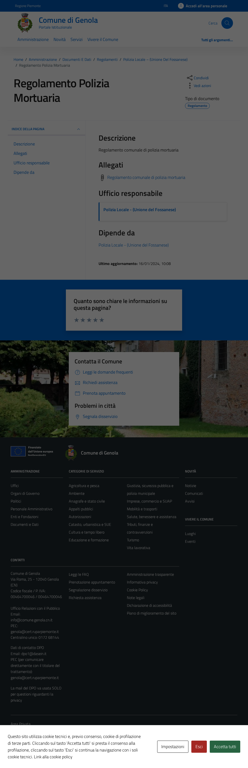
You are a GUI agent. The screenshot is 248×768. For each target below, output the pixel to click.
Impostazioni (172, 746)
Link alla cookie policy (53, 756)
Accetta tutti (225, 746)
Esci (199, 746)
